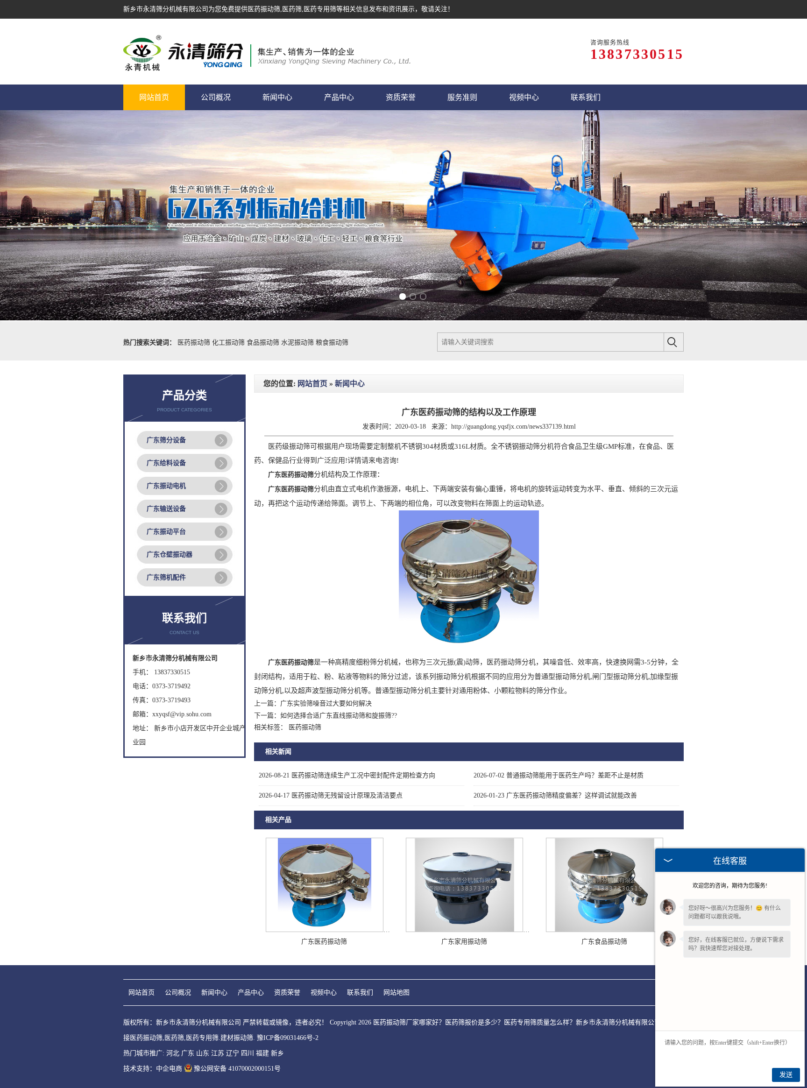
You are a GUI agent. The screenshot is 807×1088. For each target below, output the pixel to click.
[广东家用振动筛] (464, 929)
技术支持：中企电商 (152, 1068)
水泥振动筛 (298, 342)
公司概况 (178, 992)
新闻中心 (350, 384)
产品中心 (251, 992)
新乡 (277, 1053)
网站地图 (396, 992)
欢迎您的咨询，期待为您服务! (730, 886)
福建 (262, 1053)
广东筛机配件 (166, 577)
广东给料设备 (166, 462)
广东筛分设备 (166, 440)
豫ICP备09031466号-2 (288, 1037)
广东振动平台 (166, 531)
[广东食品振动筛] (604, 929)
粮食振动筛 (332, 342)
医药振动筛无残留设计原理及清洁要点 (331, 795)
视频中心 (324, 992)
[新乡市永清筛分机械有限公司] (267, 52)
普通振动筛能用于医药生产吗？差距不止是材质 (559, 775)
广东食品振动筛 (604, 941)
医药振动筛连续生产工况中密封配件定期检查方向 (347, 775)
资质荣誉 (287, 992)
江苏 (217, 1053)
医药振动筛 (264, 9)
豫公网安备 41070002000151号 (237, 1068)
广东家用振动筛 (464, 941)
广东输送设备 (166, 508)
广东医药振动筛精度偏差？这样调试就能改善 (555, 795)
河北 (172, 1053)
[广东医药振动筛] (324, 929)
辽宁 (232, 1053)
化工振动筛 (229, 342)
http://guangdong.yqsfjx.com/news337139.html (513, 426)
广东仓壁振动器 (169, 554)
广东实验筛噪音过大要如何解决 (326, 703)
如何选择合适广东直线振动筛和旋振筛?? (338, 715)
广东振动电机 (166, 485)
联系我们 (360, 992)
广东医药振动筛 (324, 941)
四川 (247, 1053)
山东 (202, 1053)
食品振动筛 (264, 342)
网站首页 (312, 384)
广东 (187, 1053)
